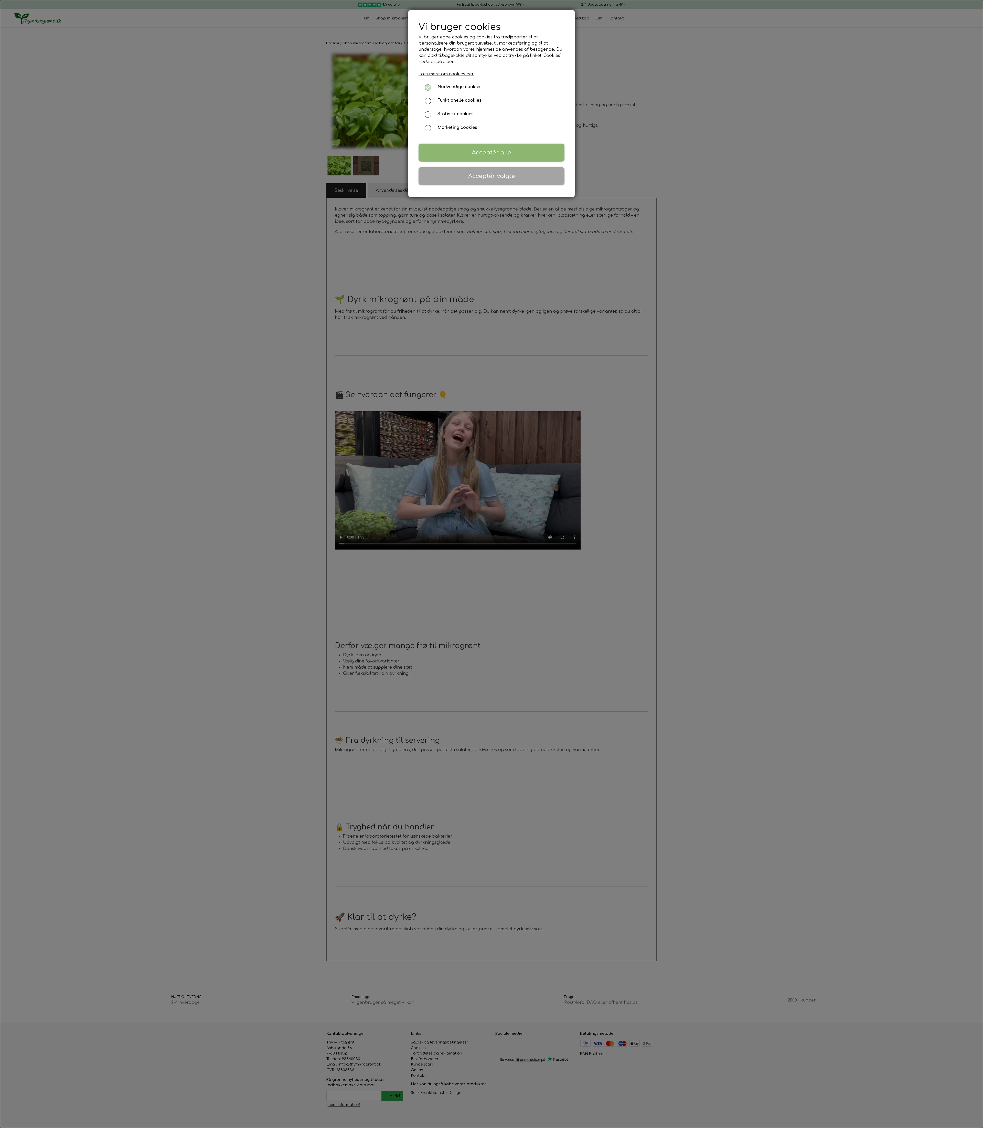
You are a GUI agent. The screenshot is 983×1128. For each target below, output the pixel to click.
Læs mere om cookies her (446, 74)
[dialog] (491, 564)
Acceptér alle (491, 152)
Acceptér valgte (491, 176)
